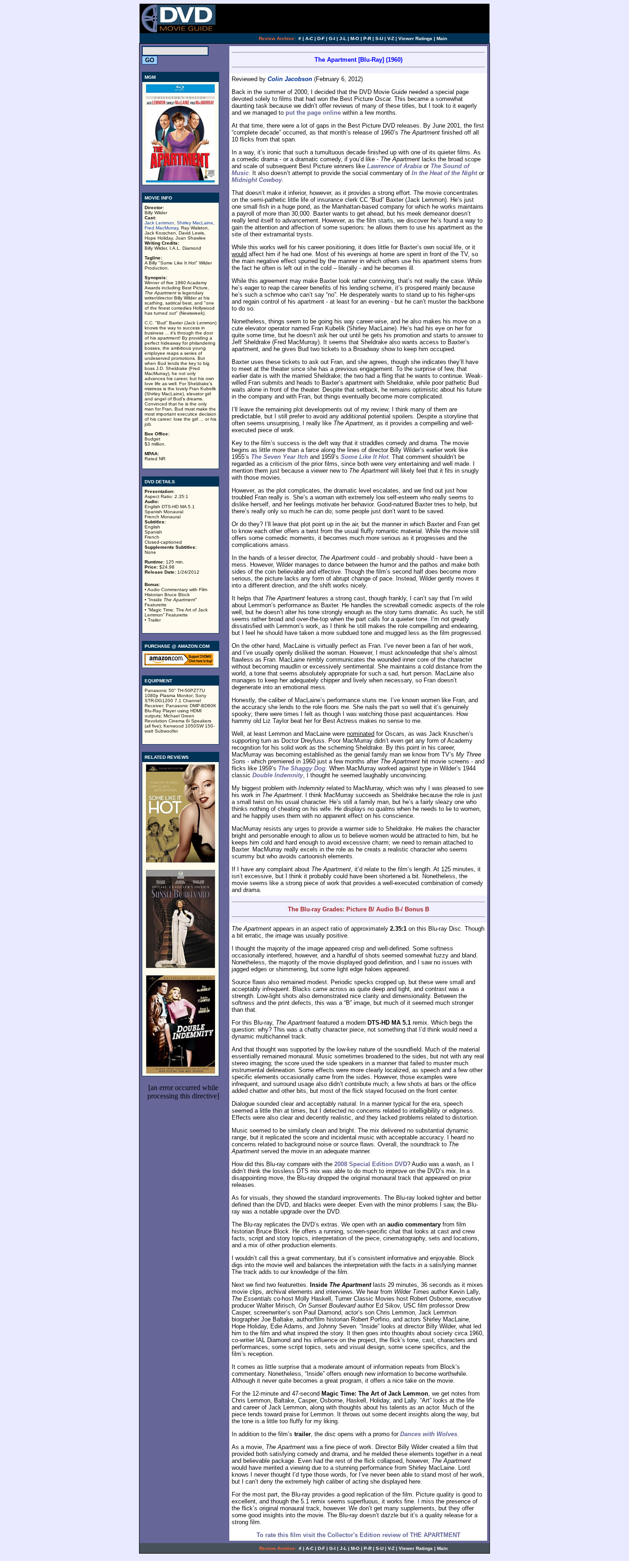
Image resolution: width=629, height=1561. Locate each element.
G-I (332, 38)
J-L (342, 38)
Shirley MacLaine (195, 222)
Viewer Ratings (415, 38)
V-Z (390, 38)
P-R (367, 38)
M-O (354, 38)
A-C (309, 38)
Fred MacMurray (161, 227)
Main (442, 38)
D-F (321, 38)
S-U (379, 38)
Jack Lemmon (159, 222)
